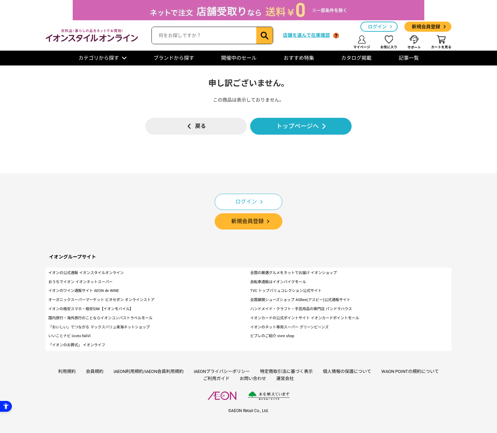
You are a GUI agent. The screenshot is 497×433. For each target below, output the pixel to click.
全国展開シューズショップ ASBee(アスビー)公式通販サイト (300, 300)
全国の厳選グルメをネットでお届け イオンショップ (293, 273)
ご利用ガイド (216, 378)
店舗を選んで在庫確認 (306, 35)
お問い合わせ (253, 378)
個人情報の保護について (347, 371)
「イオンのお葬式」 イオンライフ (76, 345)
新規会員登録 (426, 26)
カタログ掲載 (356, 58)
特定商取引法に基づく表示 (286, 371)
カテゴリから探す (98, 58)
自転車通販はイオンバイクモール (278, 282)
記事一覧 (409, 58)
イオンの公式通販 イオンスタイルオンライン (86, 273)
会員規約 (94, 371)
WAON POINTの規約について (410, 371)
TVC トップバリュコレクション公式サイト (286, 291)
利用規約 (67, 371)
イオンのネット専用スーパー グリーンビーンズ (289, 327)
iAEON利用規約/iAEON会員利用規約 (149, 371)
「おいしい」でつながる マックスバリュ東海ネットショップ (99, 327)
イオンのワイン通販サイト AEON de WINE (83, 291)
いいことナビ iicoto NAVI (69, 336)
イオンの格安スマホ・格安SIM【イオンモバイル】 (90, 309)
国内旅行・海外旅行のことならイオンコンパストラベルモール (100, 318)
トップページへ (297, 126)
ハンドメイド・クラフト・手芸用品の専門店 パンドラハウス (301, 309)
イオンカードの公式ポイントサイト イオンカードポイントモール (304, 318)
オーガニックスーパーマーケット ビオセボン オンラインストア (101, 300)
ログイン (377, 26)
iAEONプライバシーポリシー (222, 371)
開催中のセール (239, 58)
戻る (200, 126)
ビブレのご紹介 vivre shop (272, 336)
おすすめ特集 (299, 58)
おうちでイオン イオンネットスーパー (80, 282)
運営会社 (285, 378)
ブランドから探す (173, 58)
